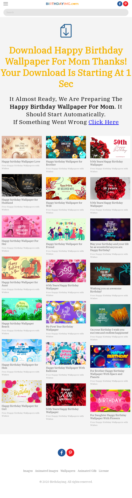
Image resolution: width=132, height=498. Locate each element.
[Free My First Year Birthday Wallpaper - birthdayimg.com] (66, 312)
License (104, 471)
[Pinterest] (125, 3)
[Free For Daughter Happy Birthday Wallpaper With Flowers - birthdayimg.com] (110, 401)
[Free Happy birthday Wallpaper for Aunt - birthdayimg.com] (22, 268)
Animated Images (46, 471)
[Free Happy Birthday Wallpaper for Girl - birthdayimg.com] (22, 391)
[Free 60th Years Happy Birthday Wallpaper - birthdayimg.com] (66, 271)
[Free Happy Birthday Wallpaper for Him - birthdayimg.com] (22, 350)
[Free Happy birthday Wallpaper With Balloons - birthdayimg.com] (66, 353)
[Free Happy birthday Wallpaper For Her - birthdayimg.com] (22, 226)
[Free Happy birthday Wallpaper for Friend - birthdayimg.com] (66, 229)
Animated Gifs (87, 471)
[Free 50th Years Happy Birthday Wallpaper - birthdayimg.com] (66, 394)
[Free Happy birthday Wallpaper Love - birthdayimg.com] (22, 147)
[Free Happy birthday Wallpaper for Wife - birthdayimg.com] (66, 188)
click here (104, 122)
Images (28, 471)
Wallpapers (67, 471)
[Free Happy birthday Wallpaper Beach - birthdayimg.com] (22, 309)
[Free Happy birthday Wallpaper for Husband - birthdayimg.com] (22, 185)
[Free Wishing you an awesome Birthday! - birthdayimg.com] (110, 274)
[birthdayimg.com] (62, 3)
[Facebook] (119, 3)
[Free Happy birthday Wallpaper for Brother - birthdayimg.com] (66, 147)
